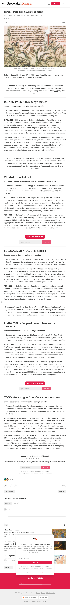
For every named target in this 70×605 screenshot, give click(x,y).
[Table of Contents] (2, 302)
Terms (43, 593)
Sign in (64, 4)
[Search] (45, 3)
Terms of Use (43, 566)
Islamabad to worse (12, 530)
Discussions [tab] (17, 525)
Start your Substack (30, 597)
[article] (35, 533)
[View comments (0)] (11, 22)
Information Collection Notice (34, 568)
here (56, 91)
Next (60, 491)
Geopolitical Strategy (14, 158)
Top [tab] (6, 525)
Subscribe (56, 4)
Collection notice (50, 593)
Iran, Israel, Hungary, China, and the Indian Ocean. (19, 532)
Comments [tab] (8, 504)
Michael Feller (15, 534)
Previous (10, 491)
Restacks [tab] (15, 504)
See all (7, 567)
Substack (26, 601)
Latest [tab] (10, 525)
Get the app (43, 597)
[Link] (1, 101)
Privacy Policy (47, 568)
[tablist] (11, 503)
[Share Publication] (49, 3)
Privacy (38, 593)
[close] (51, 537)
